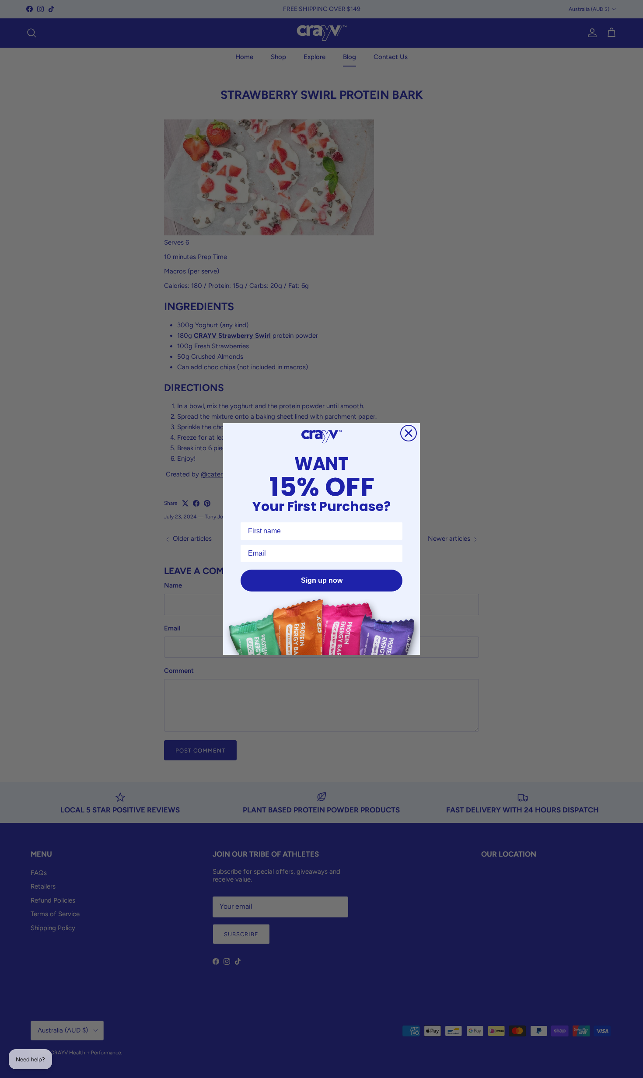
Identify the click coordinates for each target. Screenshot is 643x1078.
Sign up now (321, 580)
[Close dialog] (408, 433)
